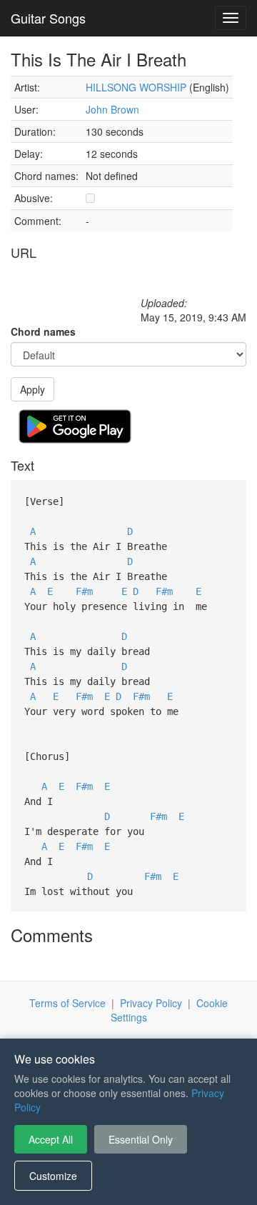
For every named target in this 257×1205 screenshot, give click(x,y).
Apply (32, 389)
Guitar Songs (48, 18)
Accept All (51, 1139)
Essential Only (141, 1139)
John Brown (112, 109)
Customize (53, 1176)
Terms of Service (67, 1003)
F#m (84, 591)
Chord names (43, 331)
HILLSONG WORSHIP (136, 87)
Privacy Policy (151, 1003)
